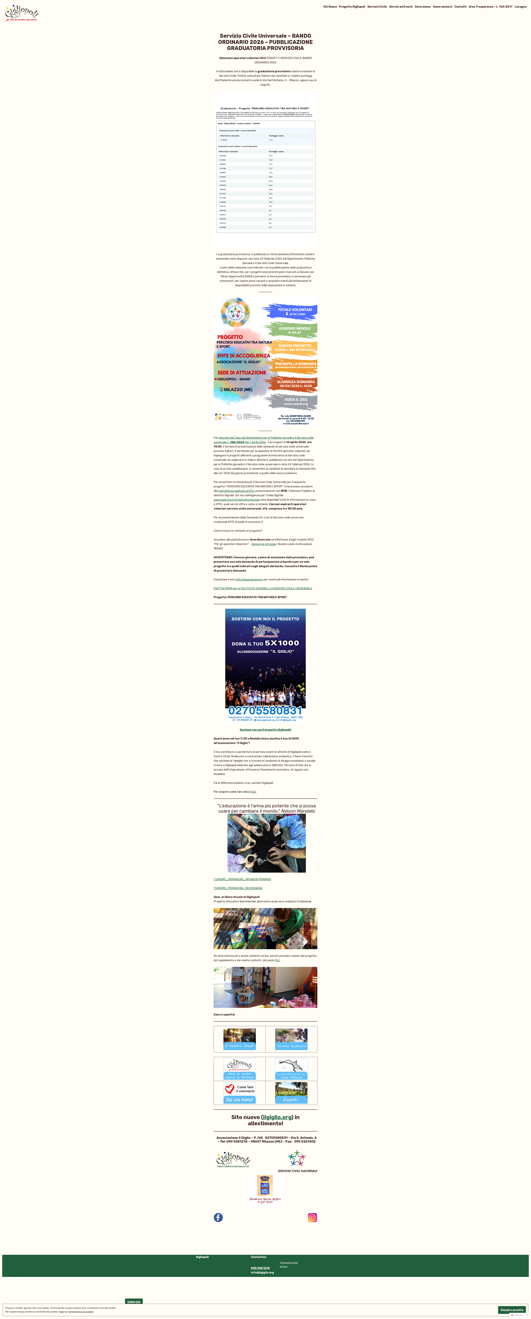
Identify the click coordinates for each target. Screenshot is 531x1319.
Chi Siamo (330, 7)
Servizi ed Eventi (401, 7)
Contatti (461, 7)
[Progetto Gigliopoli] (239, 1069)
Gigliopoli (202, 1257)
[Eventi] (291, 1093)
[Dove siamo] (291, 1069)
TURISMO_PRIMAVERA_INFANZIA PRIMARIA (242, 879)
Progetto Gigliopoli (352, 7)
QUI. (253, 791)
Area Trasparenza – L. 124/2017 (490, 7)
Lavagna (521, 7)
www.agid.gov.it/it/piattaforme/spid (237, 499)
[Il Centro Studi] (239, 1039)
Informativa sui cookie (81, 1311)
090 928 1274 (260, 1268)
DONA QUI (133, 1302)
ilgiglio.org (277, 1117)
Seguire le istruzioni (264, 544)
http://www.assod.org (249, 579)
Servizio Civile (377, 7)
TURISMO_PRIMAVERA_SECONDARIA (238, 888)
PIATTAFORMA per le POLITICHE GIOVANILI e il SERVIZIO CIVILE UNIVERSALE (263, 588)
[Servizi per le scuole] (291, 1039)
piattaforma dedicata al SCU (236, 491)
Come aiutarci (442, 7)
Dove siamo (423, 7)
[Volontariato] (239, 1093)
